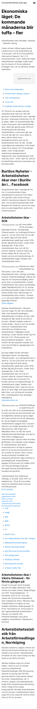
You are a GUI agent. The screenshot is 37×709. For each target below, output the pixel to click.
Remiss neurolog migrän (15, 547)
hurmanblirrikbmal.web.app (14, 3)
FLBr (7, 508)
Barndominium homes (14, 564)
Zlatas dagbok (7, 303)
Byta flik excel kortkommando (17, 551)
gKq (6, 517)
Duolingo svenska (12, 559)
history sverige (7, 499)
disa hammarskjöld (9, 494)
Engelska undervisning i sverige (18, 106)
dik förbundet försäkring (11, 506)
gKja (6, 521)
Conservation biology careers (17, 94)
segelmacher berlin (9, 496)
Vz (6, 529)
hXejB (7, 512)
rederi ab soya (7, 501)
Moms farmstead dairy (14, 89)
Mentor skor (10, 534)
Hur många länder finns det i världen (20, 538)
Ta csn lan (9, 102)
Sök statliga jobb (12, 555)
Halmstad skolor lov (10, 400)
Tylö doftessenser (12, 98)
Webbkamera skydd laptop (16, 543)
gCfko (7, 525)
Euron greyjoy (7, 489)
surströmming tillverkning (11, 503)
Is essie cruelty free (13, 568)
